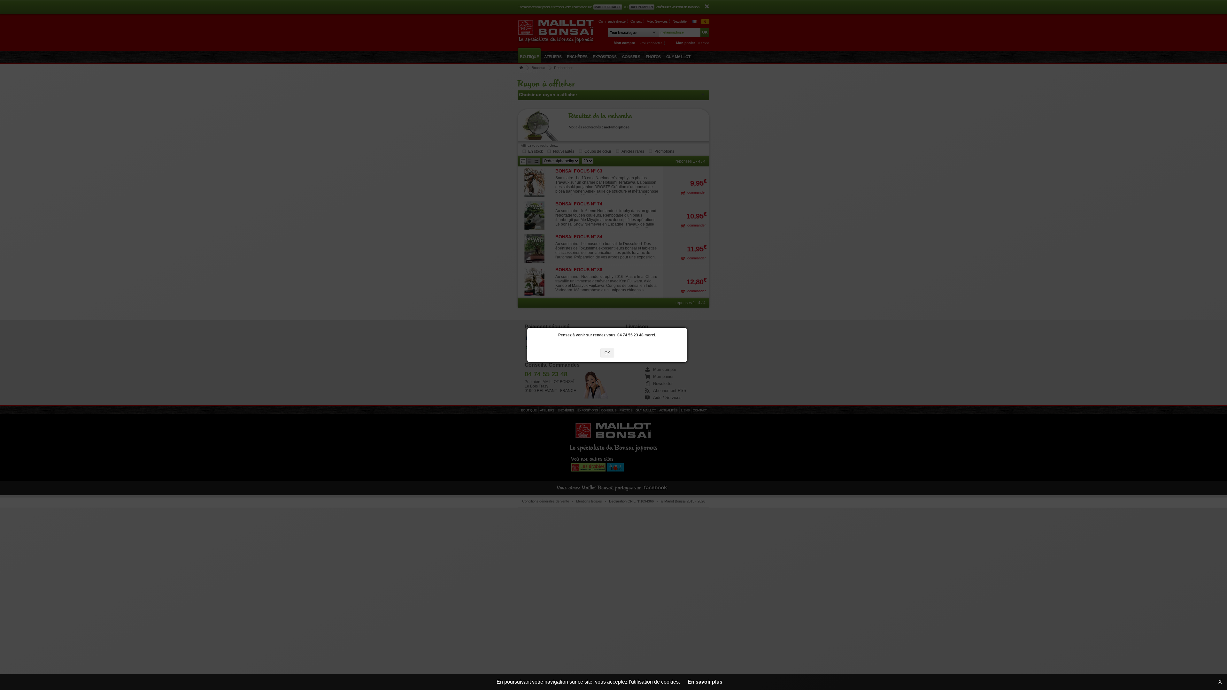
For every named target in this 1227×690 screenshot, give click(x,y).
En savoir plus (705, 682)
